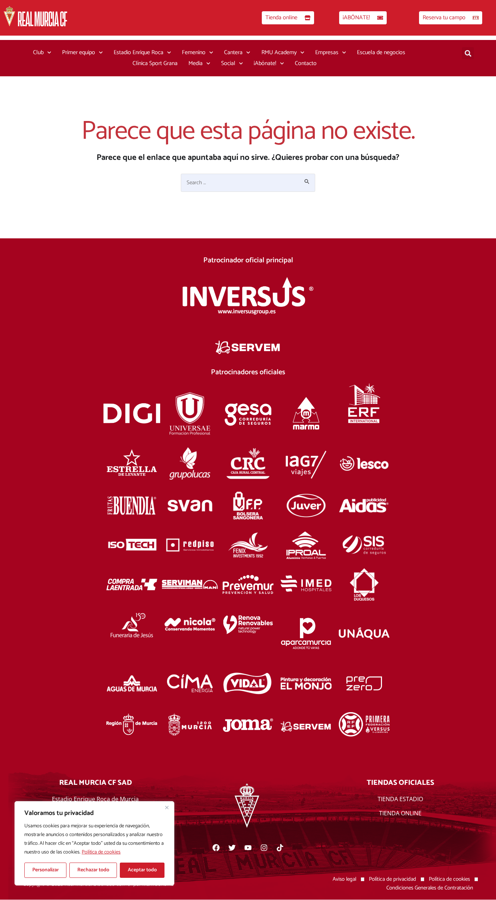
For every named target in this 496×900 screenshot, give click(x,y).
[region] (94, 843)
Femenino (194, 52)
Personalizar (45, 870)
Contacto (306, 63)
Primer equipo (78, 52)
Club (38, 52)
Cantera (233, 52)
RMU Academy (279, 52)
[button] (468, 53)
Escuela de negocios (381, 52)
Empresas (326, 52)
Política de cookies (101, 852)
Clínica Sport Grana (155, 63)
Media (195, 63)
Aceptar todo (142, 870)
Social (228, 63)
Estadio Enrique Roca (138, 52)
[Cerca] (166, 807)
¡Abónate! (265, 63)
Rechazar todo (93, 870)
